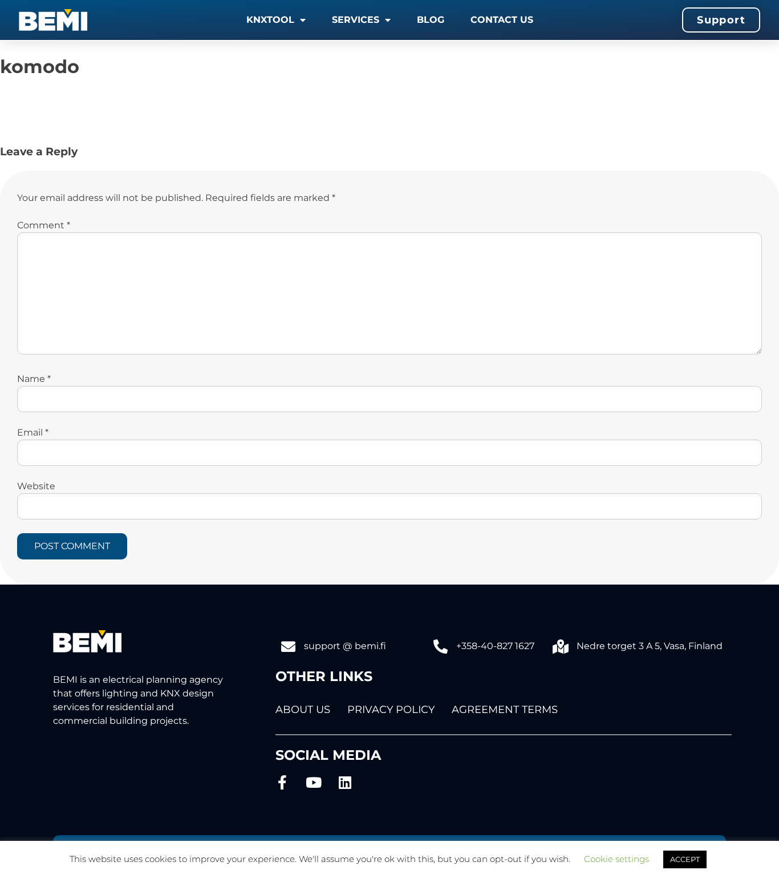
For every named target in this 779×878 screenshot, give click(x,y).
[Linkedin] (345, 782)
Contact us (501, 19)
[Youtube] (314, 782)
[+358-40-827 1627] (440, 646)
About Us (302, 709)
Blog (430, 19)
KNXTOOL (270, 19)
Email (32, 432)
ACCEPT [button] (685, 859)
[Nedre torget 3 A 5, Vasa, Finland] (561, 646)
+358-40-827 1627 (495, 646)
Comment (43, 225)
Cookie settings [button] (616, 858)
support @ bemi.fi (345, 646)
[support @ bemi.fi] (288, 646)
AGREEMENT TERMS (505, 709)
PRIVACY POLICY (391, 709)
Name (34, 378)
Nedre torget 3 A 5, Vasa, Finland (650, 646)
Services (355, 19)
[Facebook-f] (282, 782)
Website (36, 486)
